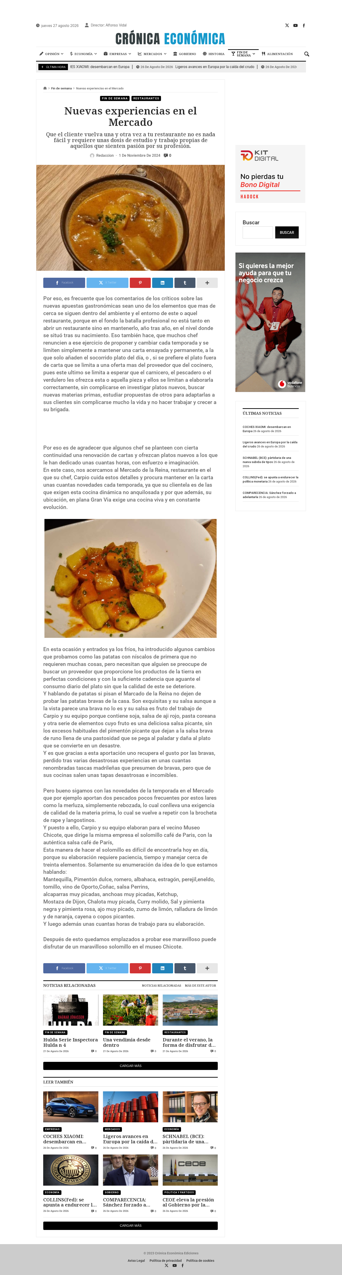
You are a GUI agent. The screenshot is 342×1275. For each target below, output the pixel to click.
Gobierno (112, 1192)
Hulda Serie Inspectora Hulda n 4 (70, 1042)
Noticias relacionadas (161, 985)
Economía (171, 1129)
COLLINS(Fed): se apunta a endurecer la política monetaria (69, 1202)
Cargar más (130, 1066)
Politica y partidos (179, 1192)
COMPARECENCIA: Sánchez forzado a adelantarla (124, 1202)
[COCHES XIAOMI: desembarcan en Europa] (70, 1106)
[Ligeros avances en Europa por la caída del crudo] (130, 1106)
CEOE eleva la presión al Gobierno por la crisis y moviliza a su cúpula (188, 1202)
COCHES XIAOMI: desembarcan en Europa (63, 1139)
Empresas (52, 1129)
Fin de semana (61, 88)
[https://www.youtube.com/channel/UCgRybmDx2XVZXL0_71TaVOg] (295, 25)
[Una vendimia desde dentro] (130, 1010)
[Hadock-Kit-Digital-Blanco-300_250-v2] (270, 201)
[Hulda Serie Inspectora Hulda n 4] (70, 1010)
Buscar (251, 222)
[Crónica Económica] (171, 38)
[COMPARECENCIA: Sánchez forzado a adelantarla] (130, 1170)
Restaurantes (146, 98)
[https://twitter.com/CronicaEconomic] (287, 25)
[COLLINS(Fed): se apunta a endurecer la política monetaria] (70, 1170)
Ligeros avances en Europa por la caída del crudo (181, 67)
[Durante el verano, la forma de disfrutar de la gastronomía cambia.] (190, 1010)
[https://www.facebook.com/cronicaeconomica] (304, 25)
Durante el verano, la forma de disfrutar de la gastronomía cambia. (190, 1042)
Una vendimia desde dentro (127, 1042)
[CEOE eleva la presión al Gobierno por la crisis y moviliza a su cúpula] (190, 1170)
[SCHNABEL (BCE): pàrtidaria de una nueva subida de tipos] (190, 1106)
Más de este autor (200, 985)
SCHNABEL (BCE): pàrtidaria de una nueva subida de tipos (188, 1139)
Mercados (112, 1129)
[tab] (161, 985)
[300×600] (270, 390)
